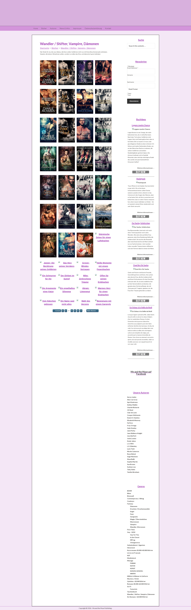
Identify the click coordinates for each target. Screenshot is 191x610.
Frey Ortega (131, 425)
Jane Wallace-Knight (134, 433)
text (129, 95)
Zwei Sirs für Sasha (140, 265)
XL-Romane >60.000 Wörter (137, 597)
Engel (132, 511)
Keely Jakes (131, 441)
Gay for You (134, 535)
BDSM (129, 491)
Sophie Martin (132, 462)
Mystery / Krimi (133, 579)
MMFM (132, 573)
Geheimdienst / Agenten (136, 545)
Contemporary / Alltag (135, 498)
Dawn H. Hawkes (133, 418)
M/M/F (132, 568)
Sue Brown (131, 464)
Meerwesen (134, 522)
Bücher (55, 48)
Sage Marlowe (132, 456)
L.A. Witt (130, 444)
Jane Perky (131, 431)
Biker (129, 493)
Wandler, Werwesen (137, 527)
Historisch (131, 548)
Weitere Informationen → (145, 168)
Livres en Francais (133, 553)
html (129, 93)
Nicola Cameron (133, 451)
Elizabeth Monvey (133, 420)
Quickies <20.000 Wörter (136, 581)
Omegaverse (135, 542)
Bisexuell (130, 496)
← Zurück (57, 311)
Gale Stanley (131, 428)
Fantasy (130, 504)
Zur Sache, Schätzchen (141, 223)
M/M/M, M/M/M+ (136, 571)
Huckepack (140, 179)
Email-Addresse (132, 68)
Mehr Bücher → (92, 311)
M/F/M (132, 566)
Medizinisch (131, 558)
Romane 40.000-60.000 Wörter (138, 584)
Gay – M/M (131, 532)
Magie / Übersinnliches (138, 519)
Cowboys (130, 501)
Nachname (130, 82)
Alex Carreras (132, 400)
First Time (131, 530)
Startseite (44, 48)
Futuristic (133, 589)
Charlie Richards (133, 407)
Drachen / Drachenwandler (140, 509)
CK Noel (130, 410)
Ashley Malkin (132, 405)
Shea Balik (131, 459)
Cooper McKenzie (133, 415)
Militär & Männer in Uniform (137, 576)
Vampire (133, 524)
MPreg (132, 540)
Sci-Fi (129, 586)
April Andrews (132, 402)
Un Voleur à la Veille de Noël (141, 307)
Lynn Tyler (131, 449)
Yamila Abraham (133, 472)
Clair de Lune (132, 412)
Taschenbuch (132, 592)
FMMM (132, 563)
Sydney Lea (131, 467)
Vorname (130, 75)
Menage (130, 561)
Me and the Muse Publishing (95, 12)
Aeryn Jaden (131, 397)
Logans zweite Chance (141, 125)
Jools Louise (131, 438)
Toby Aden (131, 469)
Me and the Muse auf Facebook (141, 372)
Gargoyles (134, 517)
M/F (128, 555)
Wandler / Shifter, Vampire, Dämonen (78, 48)
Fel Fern (130, 423)
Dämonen (133, 506)
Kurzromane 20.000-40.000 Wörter (140, 550)
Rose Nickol (131, 454)
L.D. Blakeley (132, 446)
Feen (132, 514)
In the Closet (134, 537)
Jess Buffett (131, 436)
